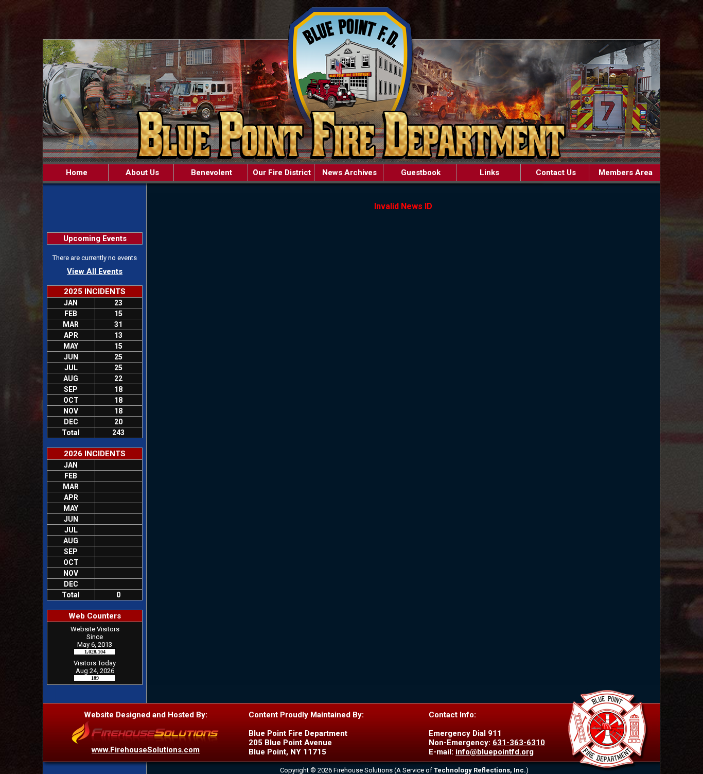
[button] (141, 172)
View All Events (94, 271)
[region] (351, 172)
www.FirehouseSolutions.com (146, 749)
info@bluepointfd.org (494, 751)
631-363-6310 (519, 742)
